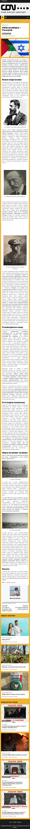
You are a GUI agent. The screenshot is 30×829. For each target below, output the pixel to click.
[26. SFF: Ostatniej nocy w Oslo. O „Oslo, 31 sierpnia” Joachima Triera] (15, 713)
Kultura (5, 724)
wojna (14, 603)
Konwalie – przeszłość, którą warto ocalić (14, 667)
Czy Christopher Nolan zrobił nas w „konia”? (14, 755)
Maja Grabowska (13, 729)
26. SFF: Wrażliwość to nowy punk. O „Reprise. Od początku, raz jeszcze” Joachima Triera (12, 784)
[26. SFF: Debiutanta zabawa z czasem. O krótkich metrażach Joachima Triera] (15, 800)
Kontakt (19, 822)
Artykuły (3, 637)
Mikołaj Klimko (15, 598)
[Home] (2, 17)
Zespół (14, 822)
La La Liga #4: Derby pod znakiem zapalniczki (21, 607)
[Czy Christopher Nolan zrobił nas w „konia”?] (15, 742)
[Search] (28, 17)
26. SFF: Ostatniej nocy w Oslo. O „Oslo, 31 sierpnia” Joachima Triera (14, 727)
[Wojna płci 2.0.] (15, 627)
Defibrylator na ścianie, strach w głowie (13, 694)
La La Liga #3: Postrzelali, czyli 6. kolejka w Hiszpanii (7, 608)
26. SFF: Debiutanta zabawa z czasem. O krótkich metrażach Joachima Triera (13, 813)
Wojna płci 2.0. (6, 639)
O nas (10, 822)
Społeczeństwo (9, 637)
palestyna (10, 603)
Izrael (6, 603)
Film (3, 724)
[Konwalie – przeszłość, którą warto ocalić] (15, 654)
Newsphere (20, 825)
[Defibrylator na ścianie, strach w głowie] (15, 681)
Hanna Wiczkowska (13, 669)
